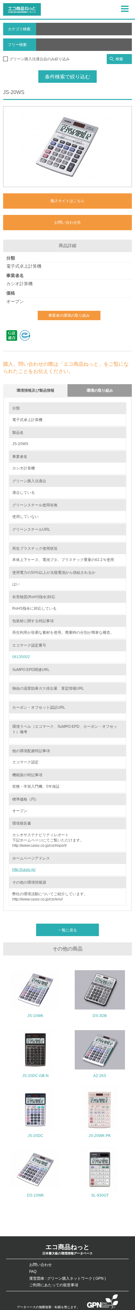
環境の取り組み (100, 390)
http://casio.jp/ (23, 869)
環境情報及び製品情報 (35, 390)
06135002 (21, 657)
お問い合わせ (40, 1265)
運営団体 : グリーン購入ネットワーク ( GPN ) (67, 1278)
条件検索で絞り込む (67, 76)
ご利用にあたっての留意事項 (53, 1285)
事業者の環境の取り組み (69, 315)
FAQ (32, 1271)
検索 (119, 59)
